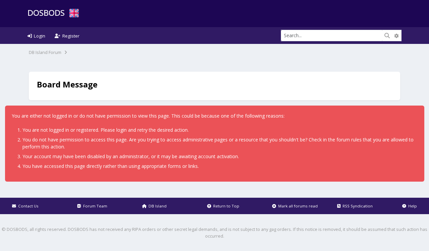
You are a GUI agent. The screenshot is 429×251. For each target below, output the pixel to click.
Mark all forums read (297, 205)
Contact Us (27, 205)
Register (69, 36)
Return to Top (225, 205)
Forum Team (94, 205)
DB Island (156, 205)
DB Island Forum (45, 52)
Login (38, 36)
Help (411, 205)
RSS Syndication (357, 205)
